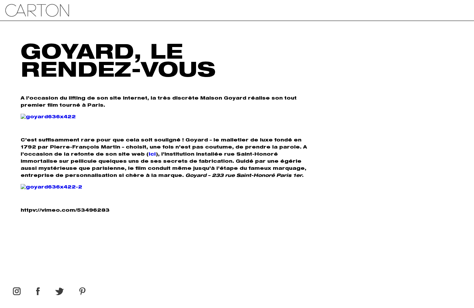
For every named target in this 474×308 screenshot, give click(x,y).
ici (152, 154)
